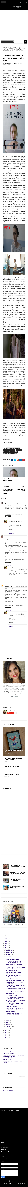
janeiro (8, 1028)
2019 (6, 945)
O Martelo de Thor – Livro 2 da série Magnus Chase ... (14, 1009)
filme (16, 48)
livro (2, 1154)
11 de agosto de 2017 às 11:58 (20, 503)
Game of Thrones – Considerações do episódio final (15, 968)
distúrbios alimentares (8, 48)
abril (7, 1022)
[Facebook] (24, 2)
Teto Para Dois (7, 1052)
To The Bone (15, 50)
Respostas (8, 519)
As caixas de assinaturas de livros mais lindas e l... (15, 989)
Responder (8, 516)
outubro (8, 954)
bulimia (20, 47)
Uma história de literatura (13, 978)
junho (7, 1019)
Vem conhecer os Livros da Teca (15, 980)
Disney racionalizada (11, 1006)
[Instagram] (26, 2)
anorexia (15, 47)
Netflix (20, 49)
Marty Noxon (14, 49)
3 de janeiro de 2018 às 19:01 (21, 614)
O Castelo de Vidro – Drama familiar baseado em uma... (14, 962)
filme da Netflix (4, 1147)
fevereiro (9, 1026)
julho (7, 1017)
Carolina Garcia (9, 537)
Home (4, 47)
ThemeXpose (11, 1183)
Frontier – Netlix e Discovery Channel (13, 973)
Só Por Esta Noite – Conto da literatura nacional (14, 965)
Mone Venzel (8, 586)
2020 (6, 943)
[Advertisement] (14, 25)
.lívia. (6, 503)
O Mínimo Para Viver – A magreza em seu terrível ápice (13, 479)
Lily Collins (6, 49)
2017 (6, 949)
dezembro (9, 950)
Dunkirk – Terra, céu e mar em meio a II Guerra (14, 1004)
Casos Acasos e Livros (14, 521)
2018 (6, 947)
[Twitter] (22, 2)
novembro (9, 952)
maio (7, 1020)
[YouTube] (20, 2)
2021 (6, 941)
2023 (6, 938)
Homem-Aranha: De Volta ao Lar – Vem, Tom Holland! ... (15, 986)
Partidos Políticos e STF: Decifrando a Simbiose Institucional (13, 1055)
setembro (9, 956)
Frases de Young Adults (12, 959)
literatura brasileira (5, 1151)
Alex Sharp (9, 47)
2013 (6, 1036)
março (8, 1024)
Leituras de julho (10, 1011)
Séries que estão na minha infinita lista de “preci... (15, 1001)
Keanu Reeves (22, 48)
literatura (3, 1149)
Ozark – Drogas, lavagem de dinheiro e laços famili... (14, 1014)
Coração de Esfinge (8, 1053)
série (2, 1156)
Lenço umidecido (7, 1058)
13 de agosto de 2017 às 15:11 (20, 536)
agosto (8, 958)
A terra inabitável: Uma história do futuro (12, 1061)
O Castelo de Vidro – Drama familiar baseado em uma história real (17, 874)
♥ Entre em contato (8, 1090)
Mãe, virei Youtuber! (11, 970)
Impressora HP (7, 1059)
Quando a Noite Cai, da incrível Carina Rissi (14, 983)
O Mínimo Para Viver (7, 453)
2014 (6, 1034)
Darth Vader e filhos (11, 995)
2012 (6, 1037)
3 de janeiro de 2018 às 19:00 (21, 522)
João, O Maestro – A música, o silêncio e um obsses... (14, 976)
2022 (6, 940)
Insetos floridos (10, 993)
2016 (6, 1030)
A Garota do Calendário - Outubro (15, 991)
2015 (6, 1032)
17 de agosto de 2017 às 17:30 (20, 586)
